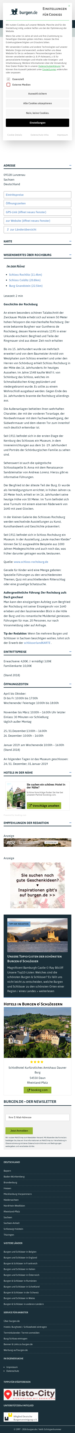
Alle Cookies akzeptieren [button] (37, 103)
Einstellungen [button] (49, 69)
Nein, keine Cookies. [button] (37, 113)
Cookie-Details (14, 135)
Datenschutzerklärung (49, 66)
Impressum (62, 135)
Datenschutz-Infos (40, 135)
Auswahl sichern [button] (37, 93)
